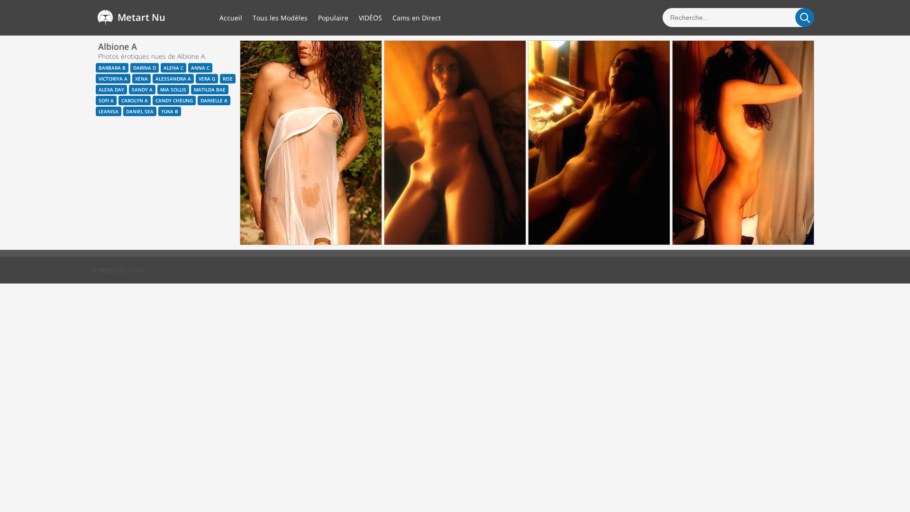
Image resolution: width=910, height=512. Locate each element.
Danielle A (214, 100)
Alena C (173, 67)
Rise (228, 78)
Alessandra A (173, 78)
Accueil (230, 17)
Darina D (144, 67)
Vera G (207, 78)
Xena (141, 78)
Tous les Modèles (280, 17)
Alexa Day (111, 89)
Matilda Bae (210, 89)
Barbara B (112, 67)
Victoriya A (113, 78)
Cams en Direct (416, 17)
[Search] (804, 17)
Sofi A (106, 100)
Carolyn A (134, 100)
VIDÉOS (370, 17)
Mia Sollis (173, 89)
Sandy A (142, 89)
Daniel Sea (140, 111)
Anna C (200, 67)
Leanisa (108, 111)
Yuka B (169, 111)
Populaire (333, 17)
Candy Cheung (174, 100)
